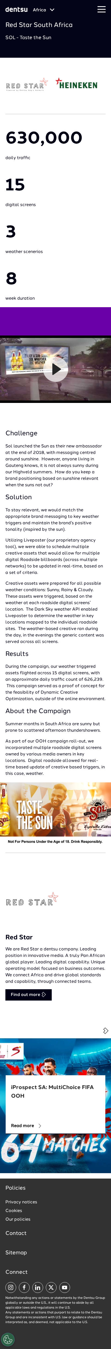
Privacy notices (21, 1202)
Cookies (13, 1211)
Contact (16, 1233)
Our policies (17, 1219)
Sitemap (16, 1253)
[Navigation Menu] (102, 9)
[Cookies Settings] (8, 1339)
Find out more (26, 995)
